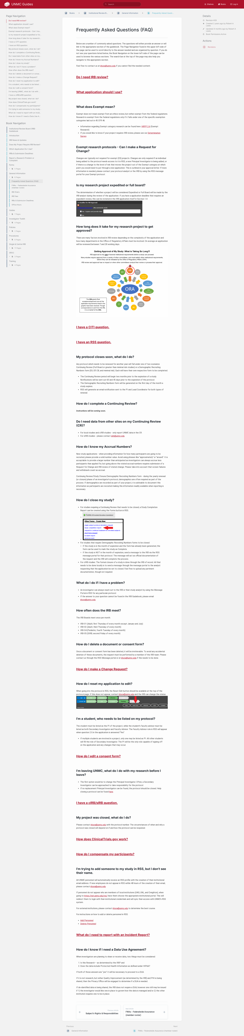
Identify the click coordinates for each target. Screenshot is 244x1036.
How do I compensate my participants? (24, 106)
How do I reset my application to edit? (24, 81)
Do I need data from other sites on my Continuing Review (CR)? (25, 56)
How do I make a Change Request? (23, 77)
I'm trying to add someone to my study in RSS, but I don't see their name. (25, 109)
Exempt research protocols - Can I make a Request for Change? (25, 31)
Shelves (210, 4)
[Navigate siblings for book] (79, 13)
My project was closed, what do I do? (24, 99)
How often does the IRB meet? (21, 70)
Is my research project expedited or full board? (25, 35)
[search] (122, 4)
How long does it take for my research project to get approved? (25, 38)
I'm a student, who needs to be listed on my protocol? (25, 84)
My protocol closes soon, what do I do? (24, 49)
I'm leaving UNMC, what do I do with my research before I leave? (25, 91)
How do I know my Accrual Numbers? (24, 60)
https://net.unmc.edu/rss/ (95, 896)
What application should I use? (21, 24)
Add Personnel (86, 920)
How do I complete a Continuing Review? (25, 52)
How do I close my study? (19, 63)
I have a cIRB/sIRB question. (20, 95)
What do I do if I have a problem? (22, 67)
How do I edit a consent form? (21, 88)
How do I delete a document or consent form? (25, 74)
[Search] (106, 4)
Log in (235, 4)
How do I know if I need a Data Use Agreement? (25, 116)
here (111, 792)
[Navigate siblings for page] (142, 13)
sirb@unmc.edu (118, 436)
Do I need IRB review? (17, 21)
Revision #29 (211, 20)
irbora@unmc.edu (108, 66)
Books (223, 4)
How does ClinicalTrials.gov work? (22, 102)
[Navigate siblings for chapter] (112, 13)
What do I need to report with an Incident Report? (25, 113)
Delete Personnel (88, 924)
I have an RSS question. (18, 45)
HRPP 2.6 (145, 126)
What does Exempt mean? (19, 28)
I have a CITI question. (18, 42)
